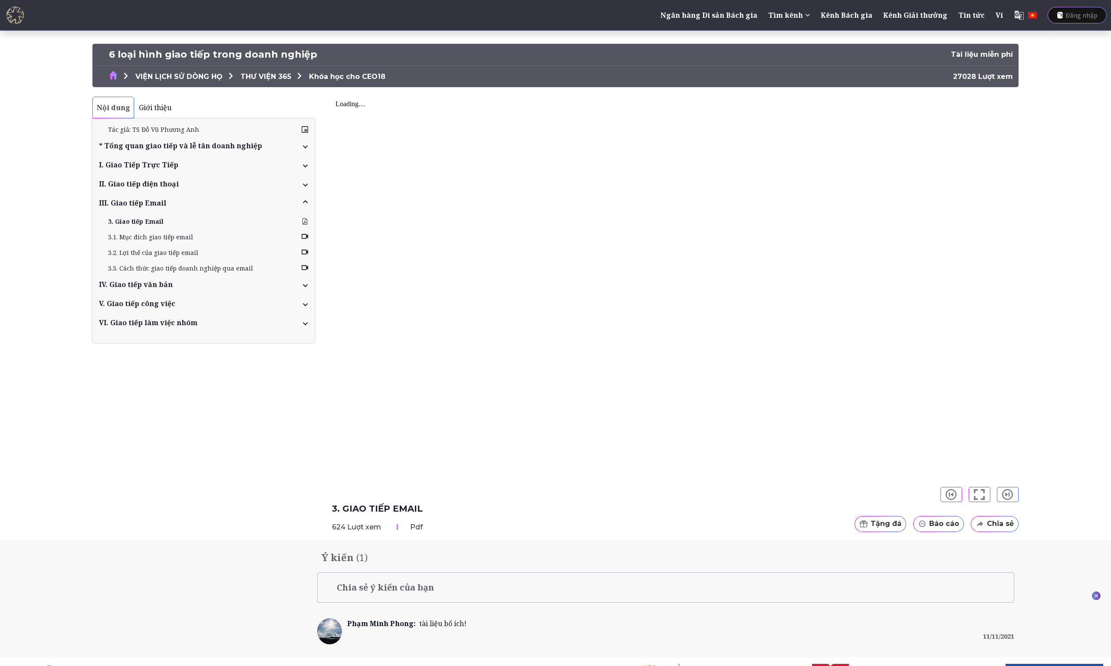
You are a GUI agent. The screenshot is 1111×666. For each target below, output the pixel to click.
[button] (203, 145)
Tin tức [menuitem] (971, 15)
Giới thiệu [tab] (155, 107)
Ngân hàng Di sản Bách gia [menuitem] (709, 15)
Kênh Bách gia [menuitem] (846, 15)
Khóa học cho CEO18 (347, 76)
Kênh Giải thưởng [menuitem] (915, 15)
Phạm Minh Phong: (383, 623)
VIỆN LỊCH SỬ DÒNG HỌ (179, 76)
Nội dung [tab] (113, 107)
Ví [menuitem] (999, 15)
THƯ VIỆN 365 (265, 76)
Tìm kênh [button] (785, 15)
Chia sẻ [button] (1000, 523)
